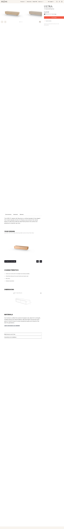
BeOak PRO (35, 1)
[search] (57, 2)
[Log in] (59, 2)
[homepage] (4, 1)
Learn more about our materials (12, 325)
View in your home (11, 261)
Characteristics (8, 214)
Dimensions (15, 214)
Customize (54, 17)
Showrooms (29, 1)
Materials (21, 214)
